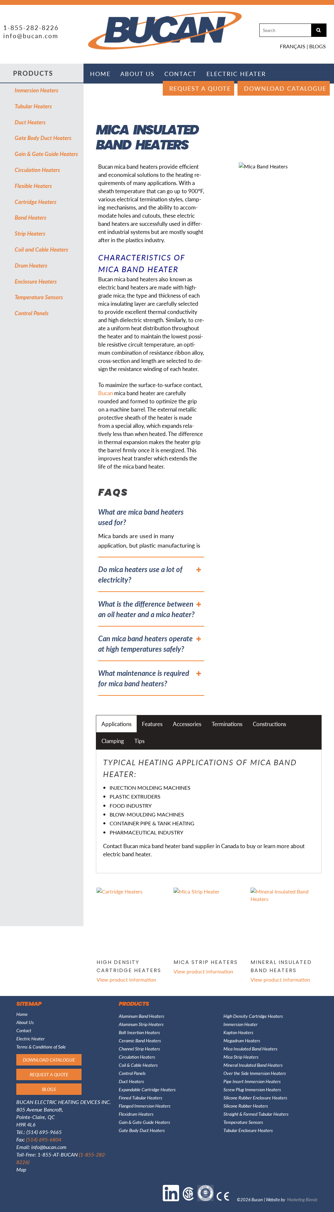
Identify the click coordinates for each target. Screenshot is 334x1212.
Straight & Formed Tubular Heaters (256, 1114)
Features (152, 724)
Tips (139, 741)
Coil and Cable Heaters (41, 249)
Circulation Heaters (37, 170)
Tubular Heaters (33, 106)
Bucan (105, 393)
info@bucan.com (30, 35)
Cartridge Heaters (35, 202)
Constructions (269, 724)
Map (21, 1169)
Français (292, 46)
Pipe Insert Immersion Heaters (252, 1081)
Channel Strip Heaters (139, 1048)
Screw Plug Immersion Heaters (252, 1089)
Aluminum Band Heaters (141, 1016)
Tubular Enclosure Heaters (248, 1130)
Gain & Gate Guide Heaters (46, 154)
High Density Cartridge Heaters (253, 1016)
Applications (116, 724)
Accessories (187, 724)
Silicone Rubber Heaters (245, 1105)
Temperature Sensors (39, 297)
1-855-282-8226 (31, 27)
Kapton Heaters (238, 1032)
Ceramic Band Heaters (140, 1040)
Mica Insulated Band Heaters (250, 1048)
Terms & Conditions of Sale (41, 1046)
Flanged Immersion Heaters (145, 1105)
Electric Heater (236, 74)
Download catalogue (285, 88)
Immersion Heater (240, 1024)
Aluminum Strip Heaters (141, 1024)
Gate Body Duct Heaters (43, 138)
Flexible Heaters (33, 186)
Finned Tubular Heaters (140, 1097)
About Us (137, 74)
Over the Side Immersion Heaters (254, 1073)
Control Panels (32, 313)
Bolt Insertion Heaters (139, 1032)
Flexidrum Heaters (136, 1114)
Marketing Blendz (302, 1199)
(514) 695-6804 (43, 1139)
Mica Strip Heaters (241, 1056)
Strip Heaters (30, 233)
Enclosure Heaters (36, 281)
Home (100, 74)
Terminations (227, 724)
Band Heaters (30, 217)
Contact (180, 74)
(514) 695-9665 (44, 1132)
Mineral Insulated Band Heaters (253, 1065)
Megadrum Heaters (241, 1040)
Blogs (317, 46)
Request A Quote (200, 88)
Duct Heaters (30, 122)
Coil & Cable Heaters (138, 1065)
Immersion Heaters (36, 90)
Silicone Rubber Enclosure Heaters (255, 1097)
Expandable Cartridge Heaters (147, 1089)
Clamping (112, 741)
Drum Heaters (31, 265)
